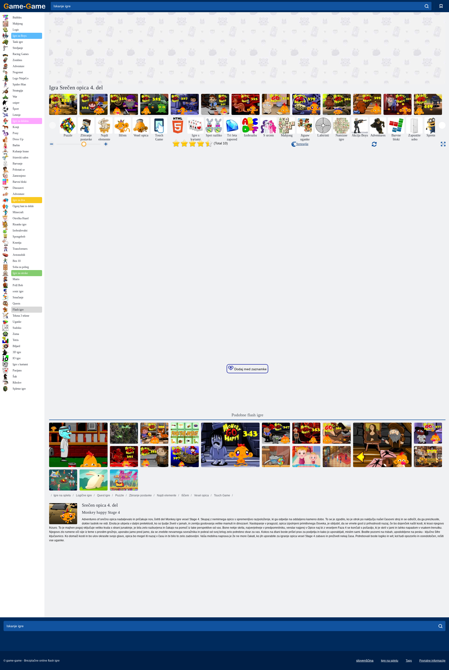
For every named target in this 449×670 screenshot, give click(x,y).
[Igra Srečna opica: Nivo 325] (154, 104)
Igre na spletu (62, 495)
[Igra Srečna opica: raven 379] (306, 104)
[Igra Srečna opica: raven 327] (185, 104)
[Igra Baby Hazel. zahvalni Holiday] (306, 456)
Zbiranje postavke (140, 495)
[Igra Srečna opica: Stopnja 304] (94, 104)
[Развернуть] (443, 144)
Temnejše (302, 144)
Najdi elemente (166, 495)
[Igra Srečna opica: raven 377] (428, 433)
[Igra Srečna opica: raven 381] (337, 104)
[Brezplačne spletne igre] (25, 6)
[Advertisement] (148, 47)
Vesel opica (201, 495)
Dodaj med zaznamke (250, 369)
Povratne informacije (432, 660)
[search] (427, 6)
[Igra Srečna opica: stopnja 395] (367, 104)
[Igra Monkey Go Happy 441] (398, 104)
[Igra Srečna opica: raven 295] (154, 433)
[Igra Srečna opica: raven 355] (246, 104)
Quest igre (103, 495)
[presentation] (52, 125)
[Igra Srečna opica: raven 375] (276, 104)
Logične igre (83, 495)
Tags (409, 660)
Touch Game (221, 495)
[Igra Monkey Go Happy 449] (428, 104)
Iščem (185, 495)
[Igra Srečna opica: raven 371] (382, 445)
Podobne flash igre (247, 415)
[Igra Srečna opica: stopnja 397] (185, 456)
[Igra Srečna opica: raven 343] (230, 445)
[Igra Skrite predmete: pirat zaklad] (428, 456)
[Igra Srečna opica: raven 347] (276, 433)
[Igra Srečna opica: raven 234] (63, 104)
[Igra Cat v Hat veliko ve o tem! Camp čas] (63, 480)
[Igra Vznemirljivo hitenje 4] (124, 480)
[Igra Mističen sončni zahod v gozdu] (124, 433)
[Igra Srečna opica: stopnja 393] (154, 456)
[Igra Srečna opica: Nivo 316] (124, 104)
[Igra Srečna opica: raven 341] (215, 104)
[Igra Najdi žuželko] (185, 433)
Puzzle (119, 495)
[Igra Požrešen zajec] (94, 480)
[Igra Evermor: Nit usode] (337, 456)
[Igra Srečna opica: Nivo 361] (337, 433)
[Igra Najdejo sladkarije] (276, 456)
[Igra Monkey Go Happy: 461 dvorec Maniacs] (78, 445)
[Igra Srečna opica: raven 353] (306, 433)
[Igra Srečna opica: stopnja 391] (124, 456)
